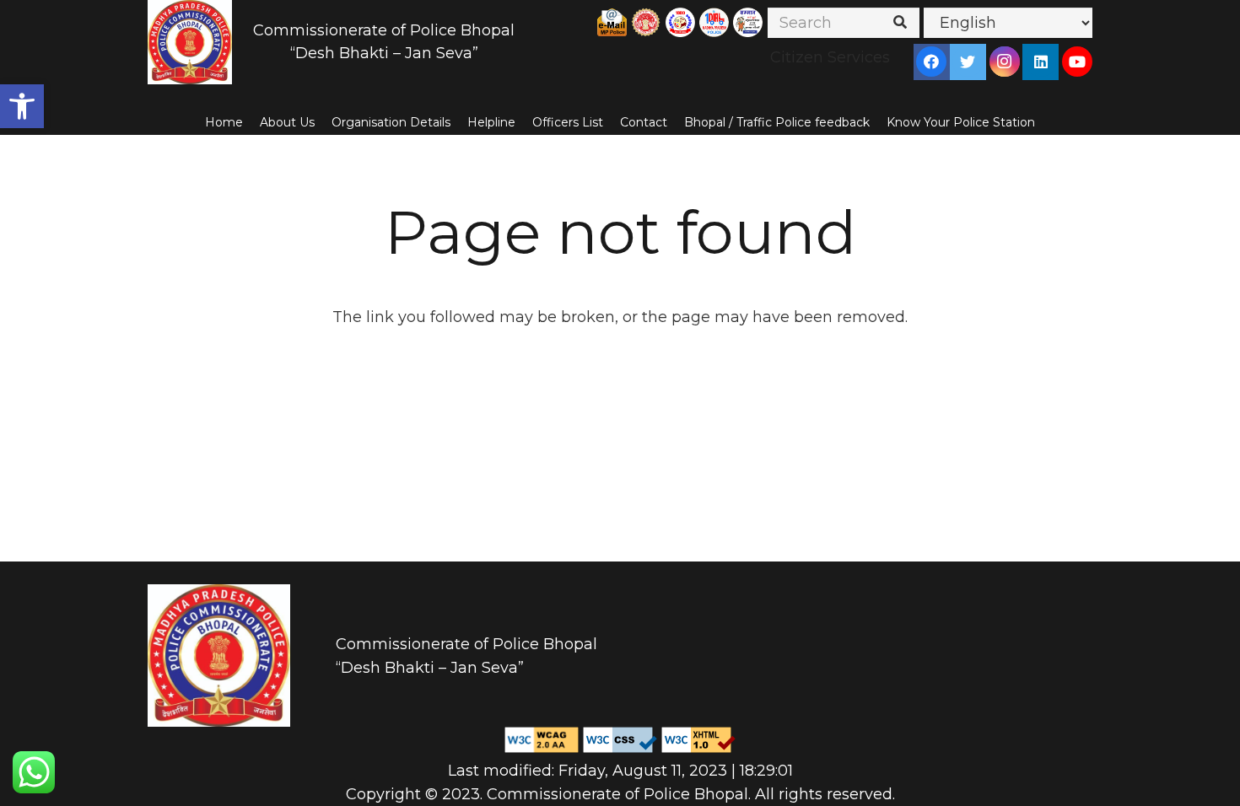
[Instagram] (1004, 61)
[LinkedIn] (1041, 61)
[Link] (190, 42)
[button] (22, 106)
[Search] (900, 22)
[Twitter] (967, 61)
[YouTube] (1077, 61)
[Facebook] (931, 61)
